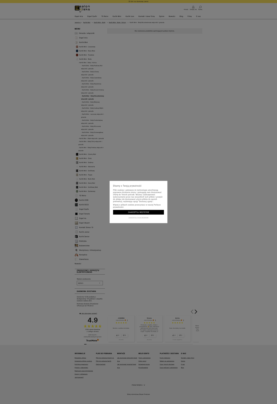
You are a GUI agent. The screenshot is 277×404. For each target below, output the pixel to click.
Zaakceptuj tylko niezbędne (139, 217)
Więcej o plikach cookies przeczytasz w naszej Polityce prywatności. (137, 206)
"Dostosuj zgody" (145, 201)
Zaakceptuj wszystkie (138, 212)
